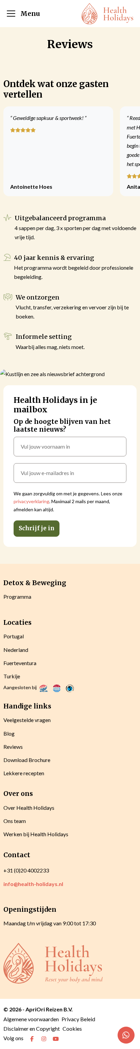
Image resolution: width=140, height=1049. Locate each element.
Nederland (15, 649)
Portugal (13, 636)
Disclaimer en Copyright (31, 1028)
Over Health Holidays (28, 807)
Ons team (14, 821)
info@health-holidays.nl (33, 884)
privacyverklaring (31, 501)
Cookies (72, 1028)
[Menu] (11, 13)
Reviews (13, 746)
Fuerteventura (19, 663)
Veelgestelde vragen (27, 720)
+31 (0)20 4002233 (26, 870)
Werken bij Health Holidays (35, 834)
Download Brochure (26, 760)
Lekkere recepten (23, 773)
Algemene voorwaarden (31, 1019)
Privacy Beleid (78, 1019)
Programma (17, 596)
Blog (9, 733)
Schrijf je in (36, 528)
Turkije (11, 676)
